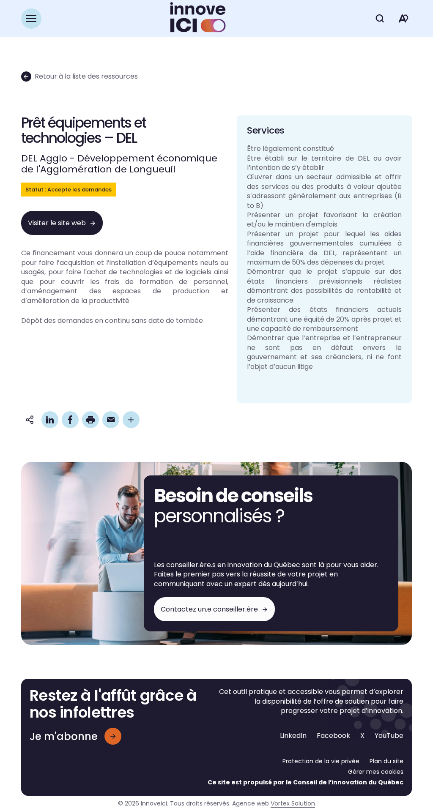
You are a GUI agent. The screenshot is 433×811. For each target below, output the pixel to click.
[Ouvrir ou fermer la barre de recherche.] (379, 18)
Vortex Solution (293, 803)
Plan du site (386, 761)
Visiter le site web (57, 223)
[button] (31, 18)
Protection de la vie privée (320, 761)
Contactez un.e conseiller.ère (209, 609)
